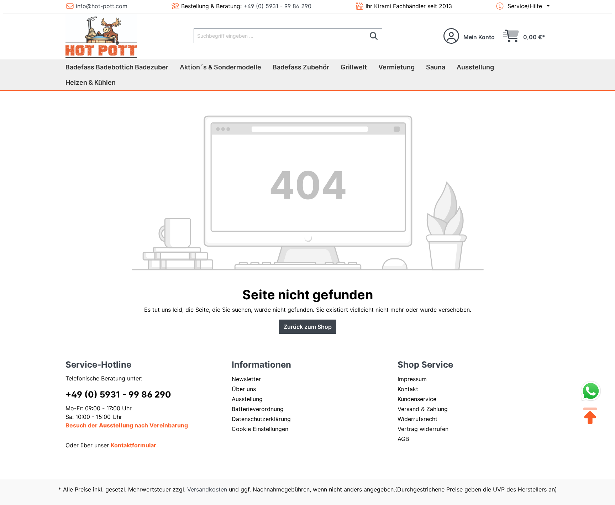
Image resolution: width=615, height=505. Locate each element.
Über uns (244, 389)
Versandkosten (207, 489)
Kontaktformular (133, 445)
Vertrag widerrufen (423, 428)
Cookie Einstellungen (260, 428)
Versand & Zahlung (423, 408)
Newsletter (246, 379)
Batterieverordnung (258, 408)
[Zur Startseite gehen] (101, 36)
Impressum (412, 379)
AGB (403, 438)
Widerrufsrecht (417, 418)
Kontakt (408, 389)
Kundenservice (417, 399)
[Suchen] (374, 35)
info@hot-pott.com (101, 6)
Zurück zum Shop (308, 326)
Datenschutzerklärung (261, 418)
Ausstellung (247, 399)
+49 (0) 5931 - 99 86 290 (277, 6)
